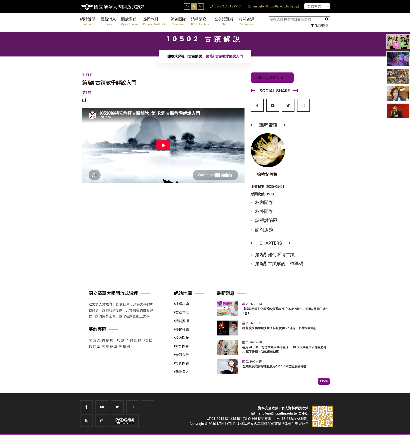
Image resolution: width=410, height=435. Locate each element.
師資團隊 (178, 21)
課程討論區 (266, 220)
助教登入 (182, 372)
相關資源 (246, 21)
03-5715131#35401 (228, 6)
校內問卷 (264, 202)
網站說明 (87, 21)
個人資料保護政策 (295, 408)
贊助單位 (182, 312)
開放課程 (129, 21)
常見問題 (182, 363)
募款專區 (98, 329)
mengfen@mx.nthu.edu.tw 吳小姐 (275, 6)
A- (187, 6)
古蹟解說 (195, 56)
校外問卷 (264, 211)
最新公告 (182, 355)
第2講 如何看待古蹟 (275, 254)
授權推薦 (182, 329)
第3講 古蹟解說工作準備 (279, 263)
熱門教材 (154, 21)
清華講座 (200, 21)
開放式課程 (175, 56)
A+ (201, 6)
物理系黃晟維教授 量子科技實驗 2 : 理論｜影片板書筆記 (279, 328)
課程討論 (182, 304)
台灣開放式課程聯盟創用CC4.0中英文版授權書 (274, 366)
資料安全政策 (268, 408)
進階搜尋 (321, 26)
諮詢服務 (264, 229)
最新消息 (108, 21)
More (324, 381)
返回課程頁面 (272, 77)
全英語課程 (224, 21)
